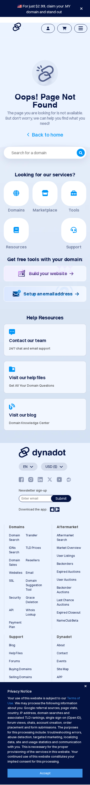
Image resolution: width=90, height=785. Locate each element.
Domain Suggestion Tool (34, 585)
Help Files (15, 653)
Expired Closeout (68, 612)
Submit (61, 498)
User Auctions (66, 579)
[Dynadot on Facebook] (21, 479)
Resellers (33, 560)
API (11, 610)
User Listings (66, 556)
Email (30, 572)
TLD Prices (33, 548)
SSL (11, 580)
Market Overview (69, 548)
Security (15, 597)
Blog (12, 645)
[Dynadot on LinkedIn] (40, 479)
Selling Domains (20, 677)
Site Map (62, 669)
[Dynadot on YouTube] (59, 479)
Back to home (47, 135)
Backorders (65, 564)
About (61, 645)
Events (61, 661)
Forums (14, 661)
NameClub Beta (67, 620)
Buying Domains (20, 669)
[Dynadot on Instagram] (30, 479)
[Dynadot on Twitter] (49, 479)
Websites (15, 572)
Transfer (32, 535)
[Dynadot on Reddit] (68, 479)
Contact (62, 653)
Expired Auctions (68, 571)
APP (59, 677)
